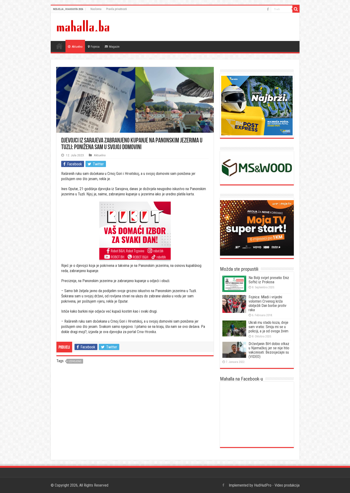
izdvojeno (75, 361)
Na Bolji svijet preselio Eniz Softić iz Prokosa (269, 279)
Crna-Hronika (146, 332)
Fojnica (95, 46)
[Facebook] (267, 9)
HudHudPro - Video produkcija (277, 485)
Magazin (114, 46)
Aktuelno (77, 46)
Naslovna (95, 9)
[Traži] (296, 9)
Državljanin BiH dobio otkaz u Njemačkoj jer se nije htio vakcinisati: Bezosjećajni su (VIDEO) (269, 350)
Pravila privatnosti (116, 9)
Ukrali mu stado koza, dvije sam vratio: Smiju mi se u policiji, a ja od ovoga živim (268, 326)
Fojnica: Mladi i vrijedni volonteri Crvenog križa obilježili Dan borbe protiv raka (267, 303)
